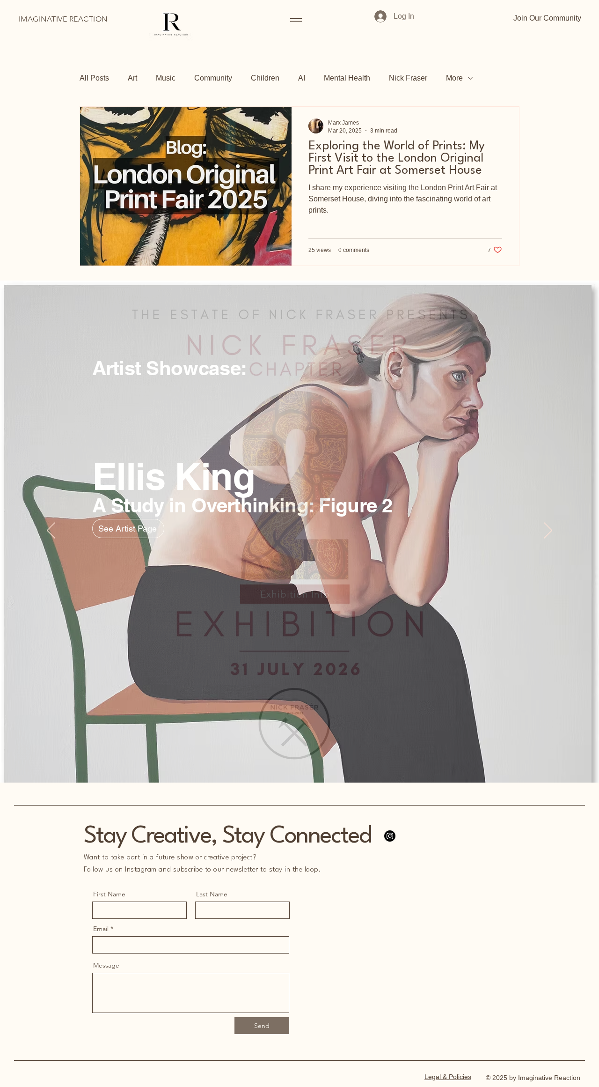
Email (101, 928)
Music (165, 78)
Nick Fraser (408, 78)
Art (132, 78)
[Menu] (296, 20)
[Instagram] (389, 836)
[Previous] (51, 531)
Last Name (211, 894)
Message (106, 965)
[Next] (548, 531)
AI (301, 78)
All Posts (94, 78)
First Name (109, 894)
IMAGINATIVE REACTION (63, 19)
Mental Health (347, 78)
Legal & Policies (447, 1076)
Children (265, 78)
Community (213, 78)
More (454, 78)
